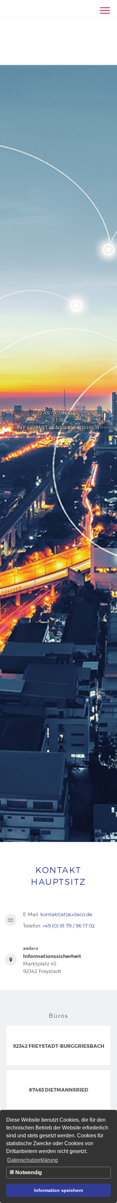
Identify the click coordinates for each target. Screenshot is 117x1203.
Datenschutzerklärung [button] (32, 1160)
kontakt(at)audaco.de (66, 914)
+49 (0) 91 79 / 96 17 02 (69, 926)
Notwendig (28, 1172)
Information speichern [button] (58, 1190)
